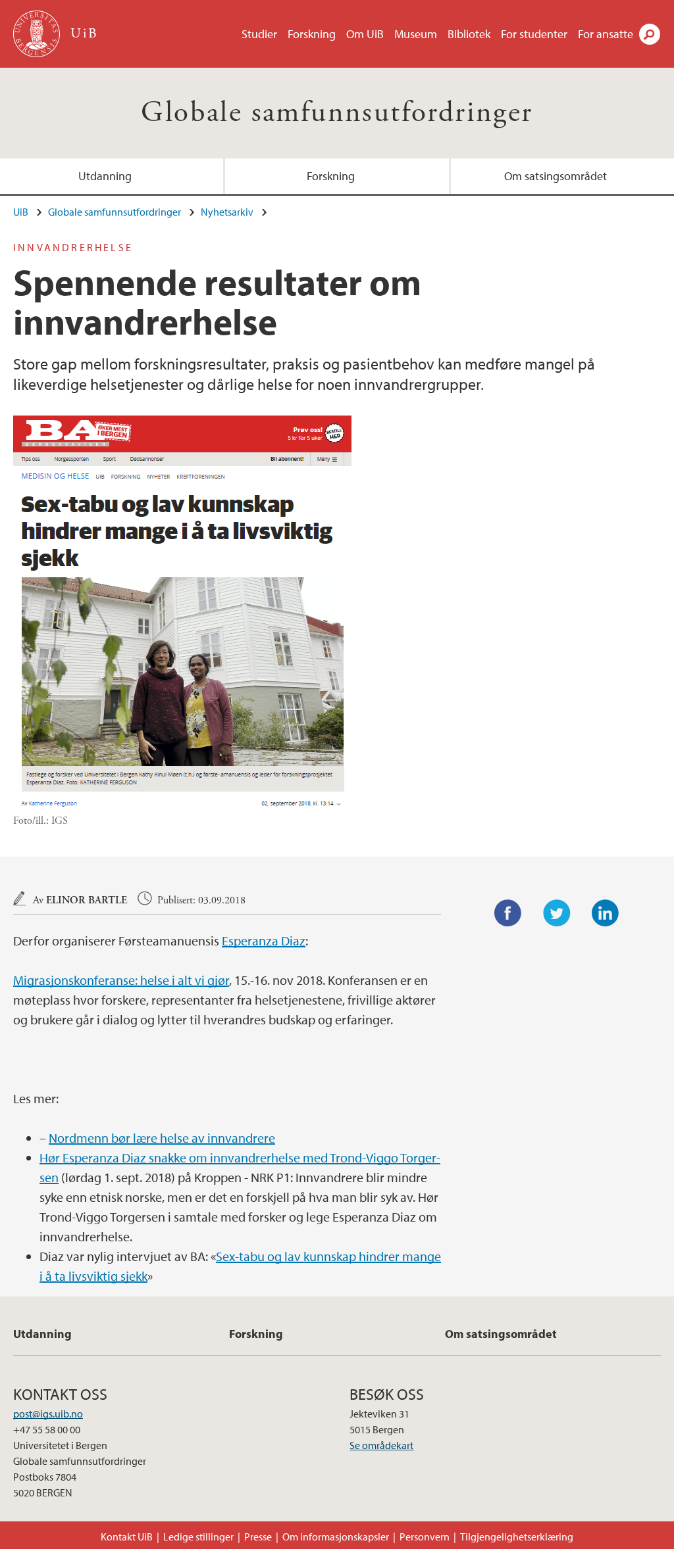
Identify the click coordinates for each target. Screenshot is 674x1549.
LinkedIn (605, 913)
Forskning (312, 33)
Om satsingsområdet (555, 175)
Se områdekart (381, 1445)
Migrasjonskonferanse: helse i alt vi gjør (121, 980)
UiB (20, 211)
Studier (259, 33)
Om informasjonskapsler (335, 1536)
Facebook (508, 913)
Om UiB (365, 33)
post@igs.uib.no (48, 1413)
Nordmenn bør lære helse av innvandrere (162, 1138)
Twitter (557, 913)
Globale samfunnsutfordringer (336, 112)
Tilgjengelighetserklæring (516, 1536)
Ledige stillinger (198, 1536)
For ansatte (605, 33)
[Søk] (649, 34)
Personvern (425, 1536)
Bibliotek (469, 33)
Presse (258, 1536)
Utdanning (105, 175)
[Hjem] (38, 34)
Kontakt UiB (127, 1536)
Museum (415, 33)
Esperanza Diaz (263, 940)
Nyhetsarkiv (227, 211)
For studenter (534, 33)
